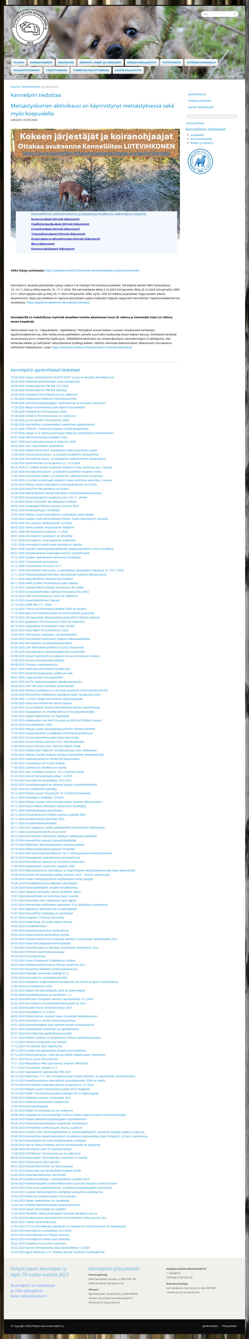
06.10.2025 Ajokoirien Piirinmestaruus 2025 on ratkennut (48, 622)
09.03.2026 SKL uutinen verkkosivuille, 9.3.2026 (41, 523)
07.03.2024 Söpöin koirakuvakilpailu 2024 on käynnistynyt (48, 990)
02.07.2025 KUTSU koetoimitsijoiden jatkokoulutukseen (46, 682)
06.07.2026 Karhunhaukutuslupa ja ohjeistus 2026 (43, 441)
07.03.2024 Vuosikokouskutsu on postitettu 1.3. (41, 995)
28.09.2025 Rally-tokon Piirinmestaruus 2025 (39, 630)
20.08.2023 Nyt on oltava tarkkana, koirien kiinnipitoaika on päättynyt (55, 1145)
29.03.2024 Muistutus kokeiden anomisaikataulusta (44, 969)
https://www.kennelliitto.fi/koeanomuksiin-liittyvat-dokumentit (92, 347)
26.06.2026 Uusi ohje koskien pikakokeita (37, 446)
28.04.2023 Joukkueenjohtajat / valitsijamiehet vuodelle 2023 (50, 1179)
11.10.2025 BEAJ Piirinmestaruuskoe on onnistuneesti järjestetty (52, 613)
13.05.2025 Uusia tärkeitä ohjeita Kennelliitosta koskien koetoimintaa (55, 707)
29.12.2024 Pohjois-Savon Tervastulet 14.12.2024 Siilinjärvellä (50, 793)
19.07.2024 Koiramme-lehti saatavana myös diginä (43, 900)
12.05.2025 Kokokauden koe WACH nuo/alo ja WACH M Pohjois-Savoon (56, 720)
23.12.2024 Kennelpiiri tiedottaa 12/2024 (37, 797)
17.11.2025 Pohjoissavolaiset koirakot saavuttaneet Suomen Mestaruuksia (58, 574)
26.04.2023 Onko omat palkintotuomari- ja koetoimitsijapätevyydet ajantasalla (61, 1188)
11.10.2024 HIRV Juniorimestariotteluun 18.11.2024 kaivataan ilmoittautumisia (61, 853)
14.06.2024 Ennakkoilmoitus (29, 926)
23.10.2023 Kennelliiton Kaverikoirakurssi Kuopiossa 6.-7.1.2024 (52, 1085)
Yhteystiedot (171, 62)
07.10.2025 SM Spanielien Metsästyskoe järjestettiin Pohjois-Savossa (55, 617)
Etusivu (19, 62)
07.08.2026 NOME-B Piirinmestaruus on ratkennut (43, 416)
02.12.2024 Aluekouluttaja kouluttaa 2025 (37, 819)
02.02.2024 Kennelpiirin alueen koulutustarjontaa (43, 1020)
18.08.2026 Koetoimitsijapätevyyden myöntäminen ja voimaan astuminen (58, 403)
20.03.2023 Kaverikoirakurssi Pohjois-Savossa (40, 1235)
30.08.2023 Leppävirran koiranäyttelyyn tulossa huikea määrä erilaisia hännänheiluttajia (68, 1115)
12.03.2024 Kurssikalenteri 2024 (31, 986)
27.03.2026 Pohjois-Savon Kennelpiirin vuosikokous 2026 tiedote (52, 514)
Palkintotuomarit (27, 70)
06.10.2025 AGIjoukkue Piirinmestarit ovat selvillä (43, 626)
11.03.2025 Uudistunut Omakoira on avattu (39, 767)
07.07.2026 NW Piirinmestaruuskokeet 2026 (39, 437)
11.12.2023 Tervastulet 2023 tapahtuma (36, 1046)
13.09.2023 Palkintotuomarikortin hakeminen (40, 1102)
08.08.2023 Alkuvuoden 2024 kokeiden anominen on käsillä (49, 1157)
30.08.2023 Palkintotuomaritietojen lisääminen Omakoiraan (49, 1123)
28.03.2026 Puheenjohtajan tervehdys (35, 510)
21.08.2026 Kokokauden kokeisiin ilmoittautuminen (44, 399)
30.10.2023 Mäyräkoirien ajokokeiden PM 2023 (41, 1072)
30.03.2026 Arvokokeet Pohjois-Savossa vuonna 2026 (45, 506)
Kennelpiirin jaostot (142, 62)
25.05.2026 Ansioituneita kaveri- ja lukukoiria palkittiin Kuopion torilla (56, 471)
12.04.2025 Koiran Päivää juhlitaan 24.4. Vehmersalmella (47, 742)
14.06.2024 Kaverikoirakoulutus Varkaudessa (40, 930)
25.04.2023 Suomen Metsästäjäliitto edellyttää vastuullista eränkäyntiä (57, 1192)
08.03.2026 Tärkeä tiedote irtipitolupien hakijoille (42, 527)
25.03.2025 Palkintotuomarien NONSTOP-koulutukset (45, 759)
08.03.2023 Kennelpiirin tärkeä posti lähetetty (40, 1239)
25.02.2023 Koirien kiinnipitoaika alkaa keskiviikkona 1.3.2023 (50, 1248)
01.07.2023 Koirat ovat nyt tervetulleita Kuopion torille (46, 1170)
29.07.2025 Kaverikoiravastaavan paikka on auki (42, 673)
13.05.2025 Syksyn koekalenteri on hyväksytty (40, 716)
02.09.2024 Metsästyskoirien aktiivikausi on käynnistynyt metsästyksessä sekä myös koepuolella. (73, 870)
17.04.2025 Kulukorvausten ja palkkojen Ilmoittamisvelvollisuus (52, 733)
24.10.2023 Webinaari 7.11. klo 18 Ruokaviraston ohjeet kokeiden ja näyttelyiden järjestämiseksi (73, 1076)
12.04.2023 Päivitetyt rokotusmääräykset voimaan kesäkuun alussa (54, 1213)
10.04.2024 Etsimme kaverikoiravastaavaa (38, 952)
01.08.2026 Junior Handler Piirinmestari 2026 (40, 420)
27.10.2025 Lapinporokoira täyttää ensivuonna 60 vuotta (47, 587)
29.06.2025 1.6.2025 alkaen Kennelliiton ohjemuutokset (46, 699)
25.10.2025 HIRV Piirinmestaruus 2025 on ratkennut (44, 596)
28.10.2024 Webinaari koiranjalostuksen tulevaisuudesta (47, 844)
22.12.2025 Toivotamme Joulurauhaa (34, 561)
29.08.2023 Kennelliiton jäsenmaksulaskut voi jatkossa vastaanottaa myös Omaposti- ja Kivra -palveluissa (79, 1136)
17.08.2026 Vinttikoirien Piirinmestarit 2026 (39, 411)
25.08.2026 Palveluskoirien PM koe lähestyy (39, 390)
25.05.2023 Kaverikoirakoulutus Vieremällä (38, 1175)
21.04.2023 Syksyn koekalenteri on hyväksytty (40, 1200)
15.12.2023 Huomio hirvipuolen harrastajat (39, 1042)
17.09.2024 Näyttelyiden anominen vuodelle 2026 (43, 866)
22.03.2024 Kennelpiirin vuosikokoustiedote (39, 977)
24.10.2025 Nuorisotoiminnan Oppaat (35, 600)
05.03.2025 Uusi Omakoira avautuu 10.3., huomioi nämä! (47, 772)
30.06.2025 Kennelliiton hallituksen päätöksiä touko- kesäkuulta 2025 (55, 694)
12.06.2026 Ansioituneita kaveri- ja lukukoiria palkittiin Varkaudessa (55, 454)
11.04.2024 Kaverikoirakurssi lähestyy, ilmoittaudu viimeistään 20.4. (55, 947)
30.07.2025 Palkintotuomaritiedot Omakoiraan (40, 669)
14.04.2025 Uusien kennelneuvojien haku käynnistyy (45, 737)
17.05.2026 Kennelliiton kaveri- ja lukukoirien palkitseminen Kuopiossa (57, 476)
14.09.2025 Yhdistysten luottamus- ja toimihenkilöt (44, 634)
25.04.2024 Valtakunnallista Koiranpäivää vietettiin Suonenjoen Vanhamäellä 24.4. (64, 939)
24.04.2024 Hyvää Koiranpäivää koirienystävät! (41, 943)
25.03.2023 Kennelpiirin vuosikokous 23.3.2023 (41, 1230)
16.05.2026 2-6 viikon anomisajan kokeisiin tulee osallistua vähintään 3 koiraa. (61, 480)
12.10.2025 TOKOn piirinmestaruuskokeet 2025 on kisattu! (48, 609)
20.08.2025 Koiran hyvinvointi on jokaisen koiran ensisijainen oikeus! (55, 656)
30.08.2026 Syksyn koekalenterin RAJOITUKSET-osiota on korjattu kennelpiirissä (62, 377)
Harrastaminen (41, 62)
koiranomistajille (201, 139)
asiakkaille (197, 135)
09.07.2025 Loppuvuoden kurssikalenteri (37, 677)
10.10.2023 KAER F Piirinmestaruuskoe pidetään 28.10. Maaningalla (54, 1093)
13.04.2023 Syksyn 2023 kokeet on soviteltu (38, 1209)
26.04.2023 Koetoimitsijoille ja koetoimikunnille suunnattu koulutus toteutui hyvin (64, 1183)
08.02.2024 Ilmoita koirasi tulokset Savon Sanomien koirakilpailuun (54, 1016)
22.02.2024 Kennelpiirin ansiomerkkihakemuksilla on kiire (48, 1003)
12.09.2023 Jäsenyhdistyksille (29, 1106)
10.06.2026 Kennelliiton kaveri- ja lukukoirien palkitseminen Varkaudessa (58, 459)
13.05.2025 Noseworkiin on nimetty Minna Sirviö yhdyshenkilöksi (53, 712)
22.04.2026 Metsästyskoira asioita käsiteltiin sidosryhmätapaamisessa (56, 493)
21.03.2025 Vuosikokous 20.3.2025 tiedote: (38, 763)
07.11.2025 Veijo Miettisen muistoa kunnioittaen (42, 579)
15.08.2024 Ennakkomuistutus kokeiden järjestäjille (44, 883)
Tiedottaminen (56, 70)
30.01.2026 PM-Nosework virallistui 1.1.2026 (39, 531)
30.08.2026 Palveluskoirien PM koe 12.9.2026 (39, 386)
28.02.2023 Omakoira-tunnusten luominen (38, 1243)
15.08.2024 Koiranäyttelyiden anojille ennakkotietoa (44, 887)
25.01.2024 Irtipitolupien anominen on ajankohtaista (45, 1029)
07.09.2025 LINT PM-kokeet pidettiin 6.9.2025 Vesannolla (47, 647)
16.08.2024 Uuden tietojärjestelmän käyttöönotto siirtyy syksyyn (52, 879)
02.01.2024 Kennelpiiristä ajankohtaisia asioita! (41, 1033)
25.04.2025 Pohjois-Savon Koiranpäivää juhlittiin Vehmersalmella (53, 729)
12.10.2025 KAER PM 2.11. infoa (31, 604)
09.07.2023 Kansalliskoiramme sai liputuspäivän (42, 1166)
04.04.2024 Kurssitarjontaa (28, 956)
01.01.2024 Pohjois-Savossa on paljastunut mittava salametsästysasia (56, 1037)
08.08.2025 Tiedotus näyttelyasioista (34, 664)
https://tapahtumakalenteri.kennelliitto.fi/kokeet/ (58, 302)
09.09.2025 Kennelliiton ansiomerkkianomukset (41, 643)
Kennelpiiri (66, 62)
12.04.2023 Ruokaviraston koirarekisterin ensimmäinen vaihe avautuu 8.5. (59, 1218)
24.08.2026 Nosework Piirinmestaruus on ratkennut (44, 394)
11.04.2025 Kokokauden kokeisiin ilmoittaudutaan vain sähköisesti (54, 750)
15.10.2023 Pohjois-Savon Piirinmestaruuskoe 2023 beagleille (50, 1089)
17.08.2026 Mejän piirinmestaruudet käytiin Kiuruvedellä (48, 407)
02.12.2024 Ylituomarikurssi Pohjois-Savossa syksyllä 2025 (48, 814)
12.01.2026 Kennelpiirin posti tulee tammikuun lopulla (46, 544)
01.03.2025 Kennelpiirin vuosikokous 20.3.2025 (41, 780)
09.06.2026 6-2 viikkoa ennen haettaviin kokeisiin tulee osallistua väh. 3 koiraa (61, 467)
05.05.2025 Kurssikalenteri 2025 (31, 724)
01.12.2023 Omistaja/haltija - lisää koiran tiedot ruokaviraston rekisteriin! (58, 1055)
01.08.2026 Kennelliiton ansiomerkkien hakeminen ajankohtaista (53, 424)
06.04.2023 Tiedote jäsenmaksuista (33, 1222)
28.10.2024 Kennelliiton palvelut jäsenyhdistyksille (43, 840)
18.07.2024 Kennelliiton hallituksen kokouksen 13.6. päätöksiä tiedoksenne (59, 905)
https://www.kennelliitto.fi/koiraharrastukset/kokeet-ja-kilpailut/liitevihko (92, 270)
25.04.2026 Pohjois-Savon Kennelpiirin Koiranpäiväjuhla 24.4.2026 (54, 484)
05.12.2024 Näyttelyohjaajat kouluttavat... (37, 810)
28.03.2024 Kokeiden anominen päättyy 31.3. (40, 973)
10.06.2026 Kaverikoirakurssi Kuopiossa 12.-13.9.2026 (45, 463)
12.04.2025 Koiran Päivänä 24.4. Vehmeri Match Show (45, 746)
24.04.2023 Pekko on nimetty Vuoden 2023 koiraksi (43, 1196)
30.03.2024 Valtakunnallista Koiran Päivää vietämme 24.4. (48, 965)
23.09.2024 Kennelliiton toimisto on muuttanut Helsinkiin (48, 862)
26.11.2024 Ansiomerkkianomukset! (34, 823)
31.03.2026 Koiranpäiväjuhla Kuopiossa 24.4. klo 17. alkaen (49, 497)
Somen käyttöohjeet (201, 107)
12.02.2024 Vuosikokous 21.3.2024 (33, 1012)
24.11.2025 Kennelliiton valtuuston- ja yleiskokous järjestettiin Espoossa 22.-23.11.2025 (67, 570)
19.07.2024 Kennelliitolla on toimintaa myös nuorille (44, 896)
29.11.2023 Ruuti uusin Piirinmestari (34, 1059)
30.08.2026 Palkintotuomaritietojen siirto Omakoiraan (45, 381)
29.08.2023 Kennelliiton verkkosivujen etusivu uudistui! (46, 1127)
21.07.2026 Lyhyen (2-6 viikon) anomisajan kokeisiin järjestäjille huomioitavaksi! (62, 433)
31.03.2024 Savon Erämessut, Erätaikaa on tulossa (43, 960)
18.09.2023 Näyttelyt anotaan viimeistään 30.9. (41, 1097)
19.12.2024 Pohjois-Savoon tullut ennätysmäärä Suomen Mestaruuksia (56, 802)
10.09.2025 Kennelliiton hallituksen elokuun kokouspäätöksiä (50, 639)
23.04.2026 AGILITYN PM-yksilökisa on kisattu (40, 489)
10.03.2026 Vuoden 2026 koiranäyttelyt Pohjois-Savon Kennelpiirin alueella (60, 519)
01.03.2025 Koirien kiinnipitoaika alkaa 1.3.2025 (41, 776)
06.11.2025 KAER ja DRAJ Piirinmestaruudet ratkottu (44, 583)
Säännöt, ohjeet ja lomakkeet (100, 62)
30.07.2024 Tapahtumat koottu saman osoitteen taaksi (46, 892)
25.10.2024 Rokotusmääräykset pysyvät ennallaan (43, 849)
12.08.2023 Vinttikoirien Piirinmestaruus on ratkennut (46, 1153)
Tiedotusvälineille (199, 101)
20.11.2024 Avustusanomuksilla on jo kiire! (38, 832)
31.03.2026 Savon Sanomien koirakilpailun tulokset (44, 501)
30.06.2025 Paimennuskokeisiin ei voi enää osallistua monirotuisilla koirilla (59, 690)
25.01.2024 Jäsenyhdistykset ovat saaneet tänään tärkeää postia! (52, 1025)
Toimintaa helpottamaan (91, 70)
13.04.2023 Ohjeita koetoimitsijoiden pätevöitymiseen (45, 1205)
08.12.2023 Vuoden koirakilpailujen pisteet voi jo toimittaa (48, 1050)
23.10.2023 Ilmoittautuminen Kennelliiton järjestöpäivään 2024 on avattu (58, 1080)
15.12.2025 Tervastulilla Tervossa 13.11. (36, 566)
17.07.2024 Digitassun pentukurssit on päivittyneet (44, 909)
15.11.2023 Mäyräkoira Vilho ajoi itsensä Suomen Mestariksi (50, 1063)
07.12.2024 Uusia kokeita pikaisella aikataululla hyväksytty (48, 806)
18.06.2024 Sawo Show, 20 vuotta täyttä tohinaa (41, 922)
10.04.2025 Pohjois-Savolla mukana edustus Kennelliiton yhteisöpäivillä (57, 754)
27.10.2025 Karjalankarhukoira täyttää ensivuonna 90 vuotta (50, 591)
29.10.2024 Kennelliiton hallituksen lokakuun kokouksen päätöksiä (54, 836)
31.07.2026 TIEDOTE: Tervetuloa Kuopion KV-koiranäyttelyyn (50, 429)
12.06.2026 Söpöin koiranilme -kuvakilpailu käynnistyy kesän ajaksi (54, 450)
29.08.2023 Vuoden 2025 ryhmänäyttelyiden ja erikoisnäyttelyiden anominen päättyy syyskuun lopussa (77, 1132)
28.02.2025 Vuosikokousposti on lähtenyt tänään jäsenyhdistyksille (54, 784)
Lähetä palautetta (128, 70)
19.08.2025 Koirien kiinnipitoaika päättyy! (37, 660)
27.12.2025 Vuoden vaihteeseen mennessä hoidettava (46, 557)
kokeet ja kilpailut (202, 143)
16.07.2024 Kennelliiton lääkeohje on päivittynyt (42, 913)
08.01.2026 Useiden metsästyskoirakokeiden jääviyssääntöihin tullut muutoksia (62, 549)
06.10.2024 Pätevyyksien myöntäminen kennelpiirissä (45, 857)
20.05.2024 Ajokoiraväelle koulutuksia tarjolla (40, 935)
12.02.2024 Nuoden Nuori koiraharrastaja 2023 (41, 1007)
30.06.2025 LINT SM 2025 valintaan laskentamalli (42, 686)
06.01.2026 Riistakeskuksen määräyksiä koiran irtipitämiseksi (50, 553)
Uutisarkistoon (195, 123)
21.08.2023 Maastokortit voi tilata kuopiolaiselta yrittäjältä (48, 1140)
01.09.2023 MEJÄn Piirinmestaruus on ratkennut (42, 1110)
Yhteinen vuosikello (201, 62)
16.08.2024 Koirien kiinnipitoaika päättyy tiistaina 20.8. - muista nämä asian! (60, 874)
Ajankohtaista (197, 94)
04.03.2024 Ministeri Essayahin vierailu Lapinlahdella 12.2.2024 (52, 999)
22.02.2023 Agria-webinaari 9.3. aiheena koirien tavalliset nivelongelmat (57, 1252)
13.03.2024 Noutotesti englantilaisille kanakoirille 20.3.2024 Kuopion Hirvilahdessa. (65, 982)
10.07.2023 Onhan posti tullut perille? (35, 1162)
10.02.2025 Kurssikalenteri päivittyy (34, 789)
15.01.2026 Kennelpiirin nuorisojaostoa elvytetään (43, 540)
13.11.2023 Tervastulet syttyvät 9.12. (34, 1067)
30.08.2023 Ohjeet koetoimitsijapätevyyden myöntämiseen (49, 1119)
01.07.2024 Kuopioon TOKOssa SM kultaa (37, 917)
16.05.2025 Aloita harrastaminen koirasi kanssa (41, 703)
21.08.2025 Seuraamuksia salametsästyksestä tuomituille (48, 652)
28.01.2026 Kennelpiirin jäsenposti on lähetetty (41, 536)
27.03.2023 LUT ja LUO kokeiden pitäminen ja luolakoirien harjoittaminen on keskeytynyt (68, 1226)
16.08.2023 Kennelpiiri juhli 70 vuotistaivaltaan (41, 1149)
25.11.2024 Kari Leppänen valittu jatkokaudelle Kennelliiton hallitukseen (58, 827)
